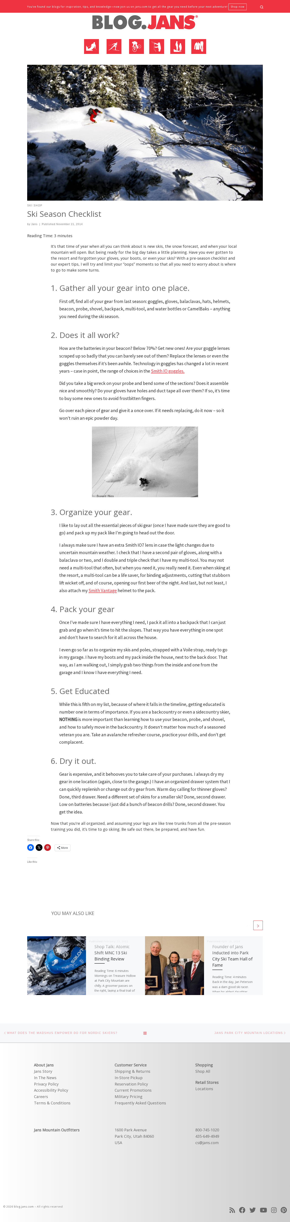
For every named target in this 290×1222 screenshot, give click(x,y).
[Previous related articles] (247, 925)
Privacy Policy (46, 1084)
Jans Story (43, 1071)
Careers (41, 1096)
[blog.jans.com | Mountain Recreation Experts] (145, 24)
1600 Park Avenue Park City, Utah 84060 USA (134, 1136)
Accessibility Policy (51, 1090)
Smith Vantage (103, 590)
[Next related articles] (258, 925)
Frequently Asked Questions (140, 1102)
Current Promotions (133, 1090)
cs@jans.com (207, 1142)
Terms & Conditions (52, 1102)
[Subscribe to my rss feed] (232, 1210)
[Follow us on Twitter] (252, 1210)
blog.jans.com (24, 1206)
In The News (45, 1077)
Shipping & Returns (132, 1071)
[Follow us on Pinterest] (284, 1210)
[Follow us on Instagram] (274, 1210)
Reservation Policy (131, 1084)
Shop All (202, 1071)
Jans (34, 224)
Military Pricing (128, 1096)
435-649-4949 (207, 1136)
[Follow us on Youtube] (263, 1210)
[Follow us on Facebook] (242, 1210)
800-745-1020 (207, 1129)
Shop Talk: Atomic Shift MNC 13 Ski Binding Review (112, 953)
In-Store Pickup (129, 1077)
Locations (204, 1088)
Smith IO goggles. (167, 371)
